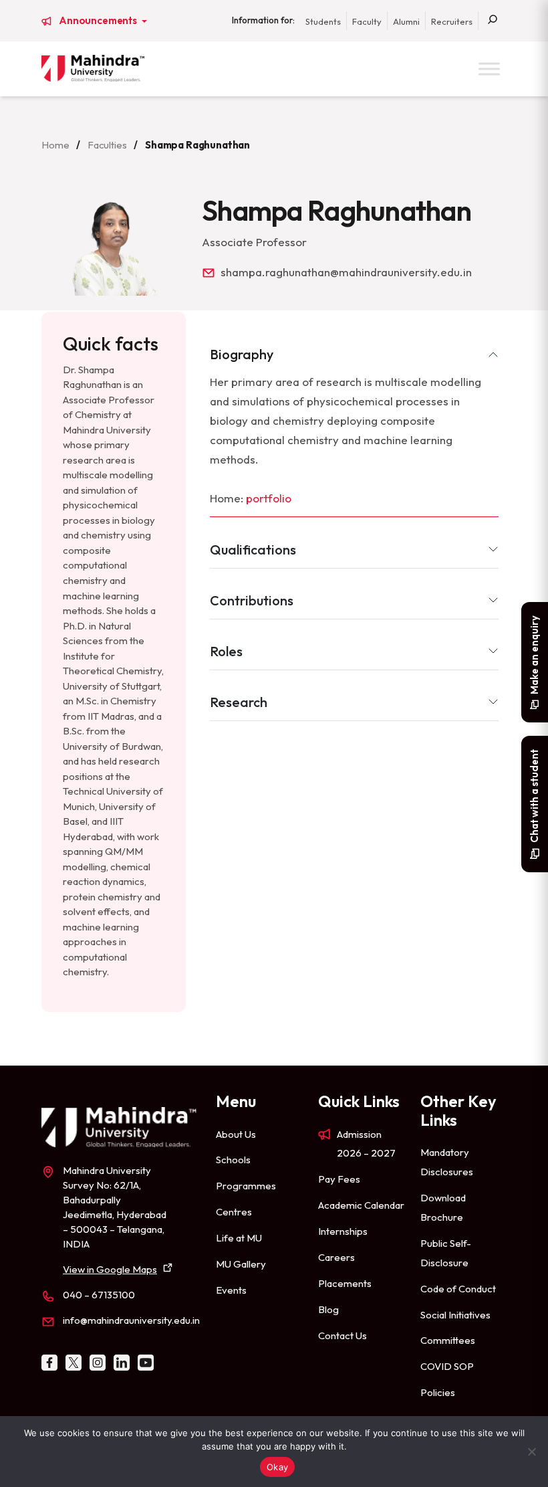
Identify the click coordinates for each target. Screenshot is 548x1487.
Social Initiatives (455, 1314)
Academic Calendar (361, 1205)
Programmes (246, 1185)
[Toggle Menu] (489, 68)
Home (55, 144)
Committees (447, 1340)
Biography (241, 354)
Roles (226, 651)
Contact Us (342, 1335)
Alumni (406, 21)
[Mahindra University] (92, 68)
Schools (233, 1159)
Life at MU (239, 1237)
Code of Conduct (458, 1288)
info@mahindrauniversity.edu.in (131, 1320)
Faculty (367, 21)
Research (238, 702)
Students (323, 21)
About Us (236, 1134)
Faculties (107, 144)
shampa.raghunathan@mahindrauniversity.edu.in (346, 272)
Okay (277, 1467)
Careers (336, 1257)
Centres (234, 1211)
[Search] (492, 20)
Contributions (251, 600)
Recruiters (451, 21)
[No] (531, 1451)
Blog (328, 1309)
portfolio (268, 498)
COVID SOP (447, 1366)
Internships (343, 1231)
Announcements (99, 21)
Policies (437, 1392)
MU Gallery (241, 1264)
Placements (345, 1283)
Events (231, 1290)
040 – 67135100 (99, 1294)
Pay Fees (339, 1179)
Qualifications (253, 549)
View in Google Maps (110, 1269)
